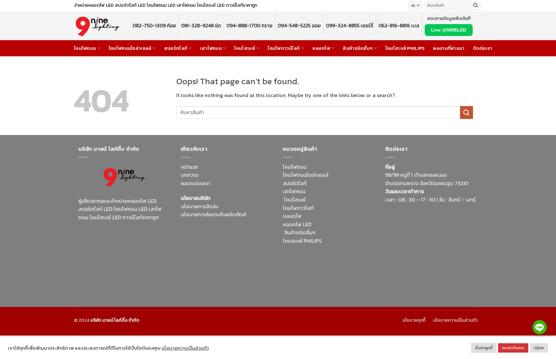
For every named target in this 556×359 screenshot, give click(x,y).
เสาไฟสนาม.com (341, 249)
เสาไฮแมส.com (238, 237)
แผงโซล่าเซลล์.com (325, 257)
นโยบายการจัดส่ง (199, 206)
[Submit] (475, 6)
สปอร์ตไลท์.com (198, 254)
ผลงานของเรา (195, 183)
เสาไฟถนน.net (196, 262)
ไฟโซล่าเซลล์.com (227, 246)
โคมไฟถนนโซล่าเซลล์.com (121, 261)
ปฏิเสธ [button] (539, 347)
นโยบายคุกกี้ (414, 320)
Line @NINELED (448, 29)
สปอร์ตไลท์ (175, 48)
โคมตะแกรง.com (231, 262)
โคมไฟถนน (85, 48)
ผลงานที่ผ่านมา (448, 48)
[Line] (540, 327)
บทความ (190, 175)
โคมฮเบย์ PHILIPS (302, 241)
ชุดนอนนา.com (401, 288)
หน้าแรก (189, 167)
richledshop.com (302, 249)
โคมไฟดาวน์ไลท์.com (132, 248)
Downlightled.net (201, 237)
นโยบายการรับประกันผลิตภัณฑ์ (213, 214)
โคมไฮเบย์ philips (405, 48)
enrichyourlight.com (104, 240)
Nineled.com (258, 254)
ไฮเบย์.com (229, 254)
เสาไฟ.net (396, 272)
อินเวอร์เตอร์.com (325, 265)
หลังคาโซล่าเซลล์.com (335, 273)
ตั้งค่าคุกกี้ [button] (484, 348)
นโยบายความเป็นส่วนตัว (455, 320)
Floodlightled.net (428, 272)
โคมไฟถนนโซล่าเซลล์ (130, 48)
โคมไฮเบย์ (244, 48)
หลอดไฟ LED (297, 224)
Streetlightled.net (406, 280)
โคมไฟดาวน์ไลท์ (284, 48)
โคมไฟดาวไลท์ (298, 208)
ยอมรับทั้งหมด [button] (513, 347)
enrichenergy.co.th (450, 280)
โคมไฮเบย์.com (131, 257)
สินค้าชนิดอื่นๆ (358, 48)
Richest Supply (198, 229)
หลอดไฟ (321, 48)
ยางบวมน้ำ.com (340, 241)
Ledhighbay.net (235, 229)
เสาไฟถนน (211, 48)
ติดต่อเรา (483, 48)
